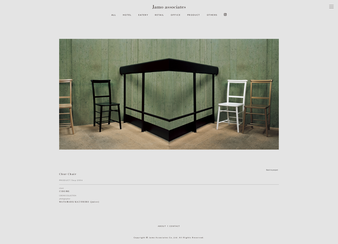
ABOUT (162, 226)
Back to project (272, 170)
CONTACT (175, 226)
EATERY (143, 15)
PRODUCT (193, 15)
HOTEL (127, 15)
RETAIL (159, 15)
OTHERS (212, 15)
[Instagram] (225, 14)
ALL (113, 15)
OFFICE (176, 15)
